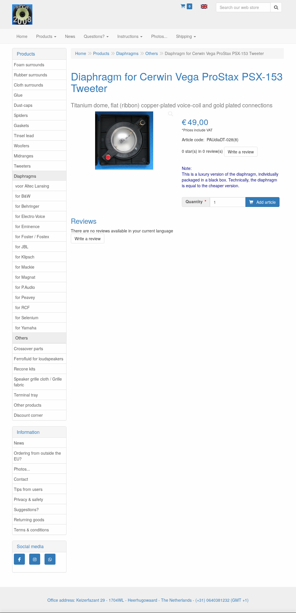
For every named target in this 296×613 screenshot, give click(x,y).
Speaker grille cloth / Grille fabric (38, 382)
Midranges (23, 156)
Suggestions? (26, 509)
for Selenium (26, 317)
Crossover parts (28, 348)
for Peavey (25, 297)
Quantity (194, 201)
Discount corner (28, 415)
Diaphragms (25, 176)
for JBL (21, 246)
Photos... (22, 469)
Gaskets (21, 125)
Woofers (21, 145)
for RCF (22, 307)
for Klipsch (24, 257)
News (19, 443)
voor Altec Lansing (32, 186)
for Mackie (24, 267)
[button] (204, 6)
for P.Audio (25, 287)
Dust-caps (23, 105)
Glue (18, 95)
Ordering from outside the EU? (37, 456)
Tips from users (28, 489)
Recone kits (24, 369)
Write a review (241, 152)
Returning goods (29, 519)
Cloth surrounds (28, 85)
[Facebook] (19, 559)
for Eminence (27, 226)
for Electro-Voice (30, 216)
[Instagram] (34, 559)
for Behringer (27, 206)
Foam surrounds (29, 64)
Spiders (21, 115)
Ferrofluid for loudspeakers (38, 358)
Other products (27, 405)
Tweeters (22, 166)
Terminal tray (26, 395)
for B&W (22, 196)
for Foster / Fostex (32, 236)
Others (21, 338)
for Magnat (25, 277)
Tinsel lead (24, 135)
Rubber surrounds (30, 75)
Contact (21, 479)
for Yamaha (25, 328)
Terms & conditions (31, 530)
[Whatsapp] (50, 559)
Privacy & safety (28, 499)
